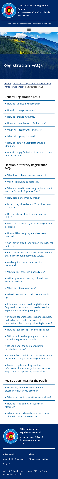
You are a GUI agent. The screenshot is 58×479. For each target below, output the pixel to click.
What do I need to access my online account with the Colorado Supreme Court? (28, 190)
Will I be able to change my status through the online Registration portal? (27, 338)
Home (7, 83)
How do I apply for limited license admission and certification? (28, 154)
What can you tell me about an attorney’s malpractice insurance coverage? (27, 415)
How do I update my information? (24, 103)
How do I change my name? (21, 116)
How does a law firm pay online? (23, 197)
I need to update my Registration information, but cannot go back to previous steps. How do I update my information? (27, 368)
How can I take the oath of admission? (26, 123)
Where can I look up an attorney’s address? (29, 397)
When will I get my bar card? (21, 136)
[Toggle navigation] (29, 29)
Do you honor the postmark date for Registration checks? (24, 347)
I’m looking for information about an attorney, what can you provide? (24, 389)
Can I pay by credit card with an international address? (29, 244)
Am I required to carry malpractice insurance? (23, 264)
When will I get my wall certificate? (24, 129)
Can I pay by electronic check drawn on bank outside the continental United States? (28, 254)
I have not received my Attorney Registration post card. (28, 225)
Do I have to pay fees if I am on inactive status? (26, 215)
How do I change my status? (21, 110)
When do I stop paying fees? (21, 287)
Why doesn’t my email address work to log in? (27, 296)
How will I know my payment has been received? (25, 235)
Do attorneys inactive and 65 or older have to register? (28, 206)
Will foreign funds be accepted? (23, 181)
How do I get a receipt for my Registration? (28, 329)
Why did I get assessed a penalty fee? (26, 271)
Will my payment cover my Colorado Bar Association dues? (26, 280)
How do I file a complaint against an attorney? (24, 405)
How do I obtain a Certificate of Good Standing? (25, 144)
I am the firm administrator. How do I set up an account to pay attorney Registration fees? (28, 357)
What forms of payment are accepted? (26, 175)
